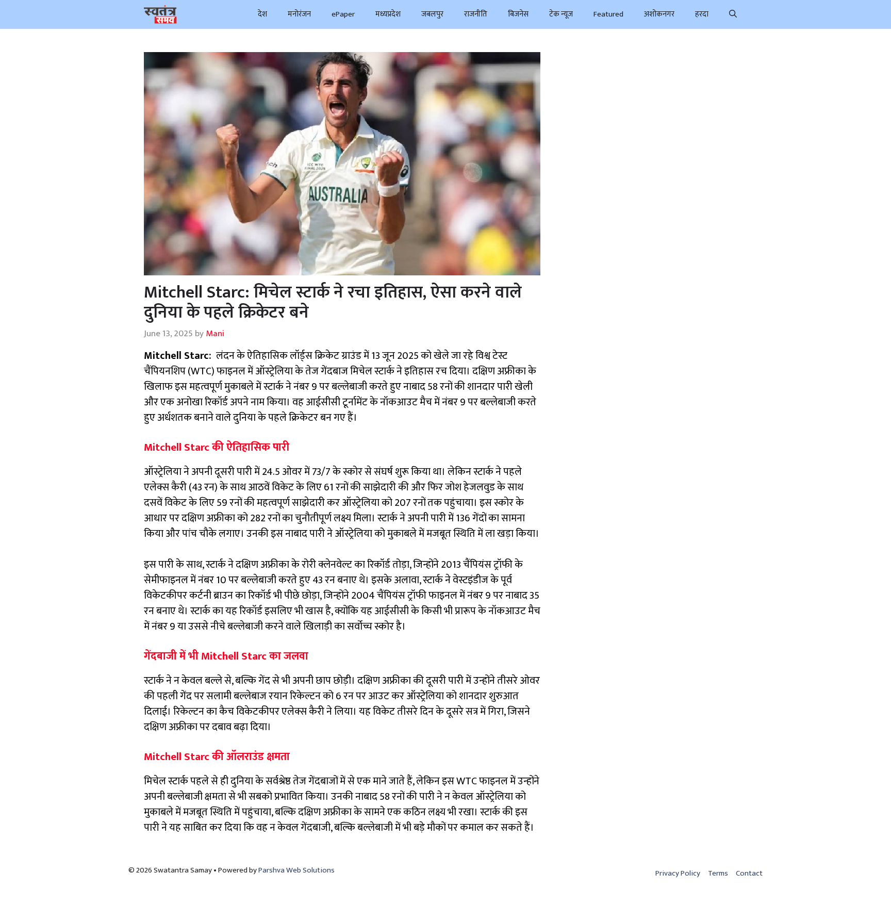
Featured (608, 14)
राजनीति (475, 14)
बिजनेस (518, 14)
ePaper (343, 14)
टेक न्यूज (561, 14)
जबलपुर (432, 14)
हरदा (701, 14)
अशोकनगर (659, 14)
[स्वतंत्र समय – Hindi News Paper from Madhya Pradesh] (160, 14)
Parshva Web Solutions (296, 870)
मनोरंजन (299, 14)
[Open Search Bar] (733, 14)
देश (262, 14)
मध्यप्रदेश (388, 14)
